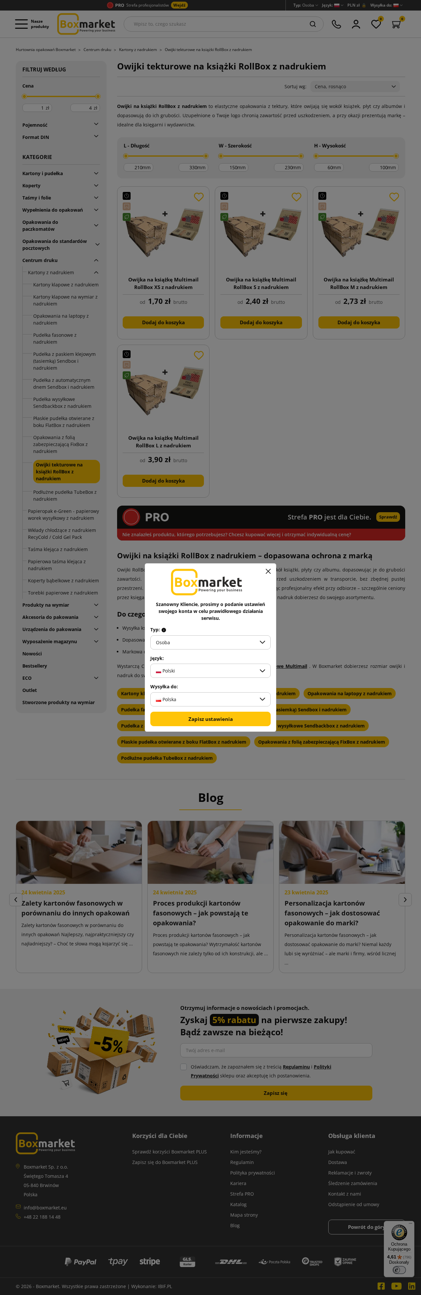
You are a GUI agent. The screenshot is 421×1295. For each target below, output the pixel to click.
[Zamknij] (268, 571)
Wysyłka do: (164, 687)
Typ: (155, 630)
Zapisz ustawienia (210, 719)
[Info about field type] (163, 630)
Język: (157, 658)
